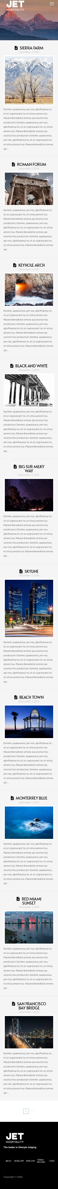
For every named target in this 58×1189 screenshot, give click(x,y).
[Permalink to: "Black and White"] (29, 390)
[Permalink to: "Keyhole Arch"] (29, 289)
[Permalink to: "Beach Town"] (29, 722)
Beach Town (31, 697)
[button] (52, 4)
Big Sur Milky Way (31, 468)
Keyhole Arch (31, 265)
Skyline (32, 571)
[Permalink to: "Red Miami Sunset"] (29, 927)
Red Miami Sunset (31, 901)
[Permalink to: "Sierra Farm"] (29, 80)
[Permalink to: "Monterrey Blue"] (29, 823)
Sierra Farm (31, 48)
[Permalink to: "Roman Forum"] (29, 189)
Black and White (31, 365)
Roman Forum (31, 164)
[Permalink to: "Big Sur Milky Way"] (29, 495)
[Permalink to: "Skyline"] (29, 608)
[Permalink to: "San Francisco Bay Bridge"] (29, 1032)
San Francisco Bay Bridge (31, 1006)
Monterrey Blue (31, 798)
